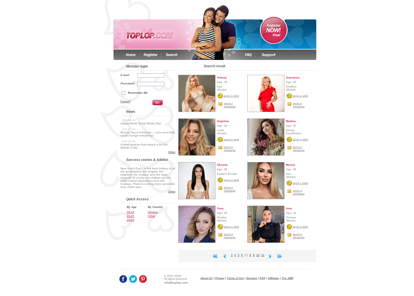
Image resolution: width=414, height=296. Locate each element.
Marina (290, 164)
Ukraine (153, 212)
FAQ (262, 278)
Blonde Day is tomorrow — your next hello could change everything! (148, 134)
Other (171, 152)
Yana (220, 208)
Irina (289, 208)
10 (258, 255)
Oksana (222, 164)
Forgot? (126, 101)
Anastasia (293, 77)
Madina (291, 121)
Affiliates (273, 278)
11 (262, 255)
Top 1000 (287, 278)
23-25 (130, 215)
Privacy (219, 278)
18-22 (130, 212)
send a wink (231, 95)
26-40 (130, 219)
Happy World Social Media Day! (141, 123)
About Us (207, 278)
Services (251, 278)
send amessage (230, 105)
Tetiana (222, 77)
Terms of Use (235, 278)
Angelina (223, 121)
